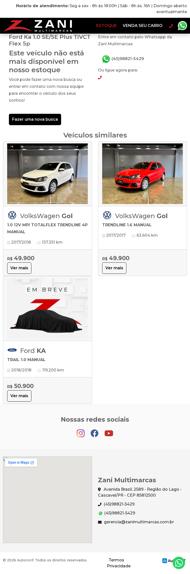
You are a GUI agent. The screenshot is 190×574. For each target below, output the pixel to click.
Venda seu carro (143, 25)
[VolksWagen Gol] (47, 173)
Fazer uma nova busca (35, 119)
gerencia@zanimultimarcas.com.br (138, 522)
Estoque (106, 25)
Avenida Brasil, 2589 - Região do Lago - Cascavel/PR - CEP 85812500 (140, 492)
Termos (116, 560)
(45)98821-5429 (127, 58)
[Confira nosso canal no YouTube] (109, 431)
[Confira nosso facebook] (95, 431)
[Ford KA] (47, 308)
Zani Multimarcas (37, 26)
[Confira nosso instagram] (81, 431)
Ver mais (19, 268)
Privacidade (119, 566)
